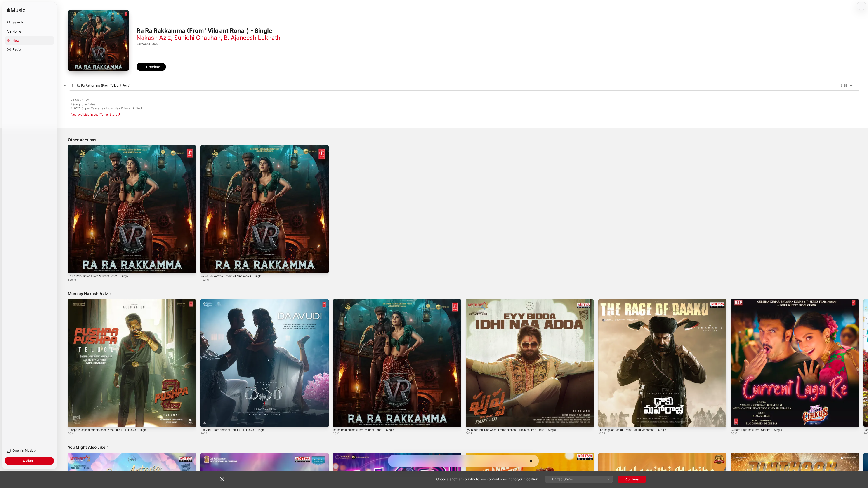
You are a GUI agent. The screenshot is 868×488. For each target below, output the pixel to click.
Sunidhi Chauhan (197, 37)
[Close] (222, 479)
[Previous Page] (63, 363)
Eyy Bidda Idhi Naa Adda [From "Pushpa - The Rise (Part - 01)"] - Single (516, 301)
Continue (632, 479)
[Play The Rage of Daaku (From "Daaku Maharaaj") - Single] (604, 421)
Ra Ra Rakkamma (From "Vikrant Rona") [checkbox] (104, 85)
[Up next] (525, 461)
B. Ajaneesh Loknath (252, 37)
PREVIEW (842, 85)
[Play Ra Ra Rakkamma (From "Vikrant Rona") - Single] (73, 267)
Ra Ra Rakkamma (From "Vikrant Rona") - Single (101, 147)
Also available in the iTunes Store (94, 114)
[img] (16, 10)
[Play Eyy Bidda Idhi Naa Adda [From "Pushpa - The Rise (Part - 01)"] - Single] (471, 421)
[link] (90, 293)
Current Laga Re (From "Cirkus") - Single (759, 301)
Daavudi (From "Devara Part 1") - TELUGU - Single (235, 301)
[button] (29, 22)
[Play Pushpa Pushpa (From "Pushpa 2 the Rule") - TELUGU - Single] (73, 421)
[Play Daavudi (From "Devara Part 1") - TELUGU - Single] (206, 421)
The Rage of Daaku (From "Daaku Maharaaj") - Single (635, 301)
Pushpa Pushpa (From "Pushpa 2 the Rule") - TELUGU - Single (112, 301)
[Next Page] (863, 363)
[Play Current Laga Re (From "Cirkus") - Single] (736, 421)
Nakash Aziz (154, 37)
